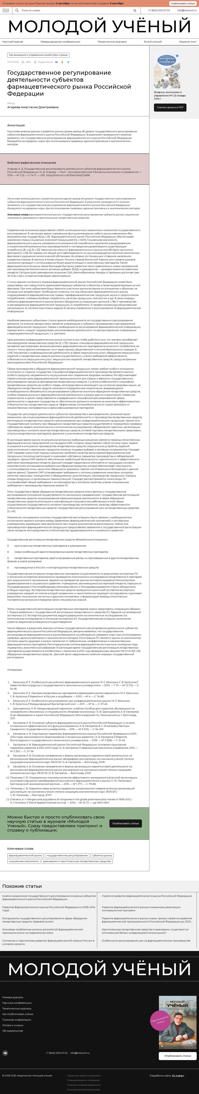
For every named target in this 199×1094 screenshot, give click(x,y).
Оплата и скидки (12, 1025)
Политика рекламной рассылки (83, 1089)
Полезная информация (16, 1019)
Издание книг (188, 41)
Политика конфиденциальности (84, 1085)
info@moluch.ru (187, 10)
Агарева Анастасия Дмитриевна (33, 107)
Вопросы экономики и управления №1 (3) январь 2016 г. (170, 95)
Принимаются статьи (160, 1020)
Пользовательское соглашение (83, 1080)
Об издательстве (12, 1030)
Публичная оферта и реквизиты (84, 1075)
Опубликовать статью (183, 3)
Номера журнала (12, 997)
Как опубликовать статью (17, 1014)
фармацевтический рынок (25, 855)
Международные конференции (60, 41)
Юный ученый (153, 41)
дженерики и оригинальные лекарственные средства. (77, 861)
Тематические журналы (112, 41)
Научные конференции (17, 1003)
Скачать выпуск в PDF (170, 107)
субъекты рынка (102, 855)
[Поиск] (135, 10)
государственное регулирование (67, 855)
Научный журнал (12, 41)
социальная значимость (24, 861)
